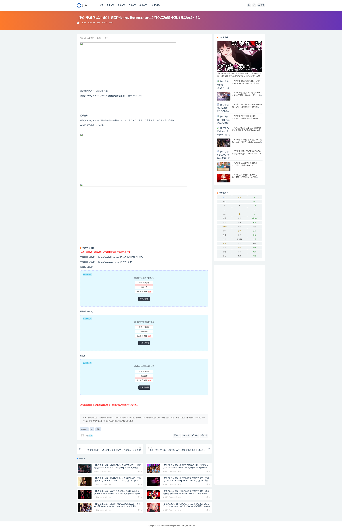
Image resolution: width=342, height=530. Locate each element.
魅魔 (254, 252)
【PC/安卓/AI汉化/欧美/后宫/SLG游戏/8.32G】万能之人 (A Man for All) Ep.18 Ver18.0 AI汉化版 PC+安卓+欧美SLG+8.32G (186, 480)
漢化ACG (121, 5)
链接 (205, 436)
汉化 (224, 239)
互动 (224, 218)
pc (255, 210)
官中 (224, 231)
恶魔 (224, 235)
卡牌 (239, 222)
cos (254, 201)
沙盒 (254, 239)
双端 (254, 222)
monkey (84, 429)
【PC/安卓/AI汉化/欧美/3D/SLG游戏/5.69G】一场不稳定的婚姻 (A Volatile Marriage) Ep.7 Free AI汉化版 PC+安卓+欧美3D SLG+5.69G (117, 467)
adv (239, 197)
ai (254, 197)
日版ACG (132, 5)
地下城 (224, 226)
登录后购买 (144, 299)
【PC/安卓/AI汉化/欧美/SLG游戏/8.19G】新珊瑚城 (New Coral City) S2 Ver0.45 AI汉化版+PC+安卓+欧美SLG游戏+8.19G (186, 467)
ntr (240, 210)
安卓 (254, 226)
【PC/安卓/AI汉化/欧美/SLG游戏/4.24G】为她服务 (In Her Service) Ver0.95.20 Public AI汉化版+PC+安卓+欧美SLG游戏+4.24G (117, 493)
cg (239, 201)
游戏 (98, 429)
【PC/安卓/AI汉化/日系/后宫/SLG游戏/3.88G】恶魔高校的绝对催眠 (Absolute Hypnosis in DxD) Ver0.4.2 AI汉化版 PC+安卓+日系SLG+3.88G (186, 493)
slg (92, 429)
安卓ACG (110, 5)
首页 (101, 5)
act (224, 197)
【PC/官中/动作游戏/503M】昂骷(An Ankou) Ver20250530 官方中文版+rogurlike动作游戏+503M (246, 83)
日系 (254, 235)
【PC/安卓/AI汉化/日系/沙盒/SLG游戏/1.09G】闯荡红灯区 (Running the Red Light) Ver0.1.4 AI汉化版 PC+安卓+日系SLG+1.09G (117, 506)
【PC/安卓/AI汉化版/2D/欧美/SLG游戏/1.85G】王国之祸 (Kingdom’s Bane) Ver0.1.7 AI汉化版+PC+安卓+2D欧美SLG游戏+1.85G (117, 480)
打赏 (178, 436)
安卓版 (84, 23)
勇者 (224, 222)
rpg (224, 214)
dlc (255, 205)
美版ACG (143, 5)
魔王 (254, 256)
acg (89, 435)
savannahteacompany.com (170, 526)
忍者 (254, 231)
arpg (224, 201)
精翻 (239, 247)
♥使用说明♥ (155, 5)
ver (255, 214)
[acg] (78, 23)
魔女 (224, 256)
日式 (239, 235)
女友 (239, 226)
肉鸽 (254, 247)
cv (224, 205)
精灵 (224, 247)
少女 (239, 231)
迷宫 (239, 252)
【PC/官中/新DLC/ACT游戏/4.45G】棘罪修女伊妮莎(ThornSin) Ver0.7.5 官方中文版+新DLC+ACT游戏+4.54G (247, 153)
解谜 (224, 252)
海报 (196, 436)
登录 (262, 5)
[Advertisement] (240, 375)
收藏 (187, 436)
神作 (254, 243)
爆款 (239, 243)
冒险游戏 (254, 218)
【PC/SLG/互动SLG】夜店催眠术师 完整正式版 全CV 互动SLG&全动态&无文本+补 (247, 130)
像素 (239, 218)
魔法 (239, 256)
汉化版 (239, 239)
